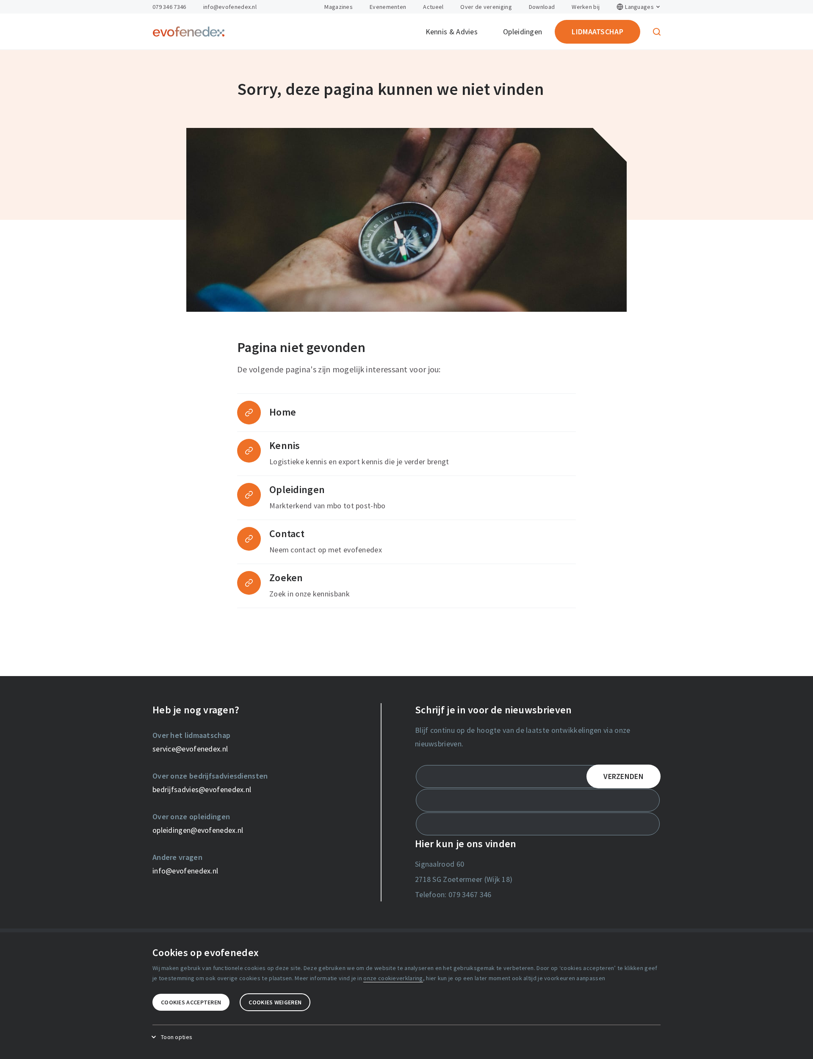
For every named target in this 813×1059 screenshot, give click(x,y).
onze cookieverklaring (393, 978)
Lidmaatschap (597, 31)
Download (542, 7)
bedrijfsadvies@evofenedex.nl (201, 789)
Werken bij (586, 7)
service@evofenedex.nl (190, 749)
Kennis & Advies (452, 31)
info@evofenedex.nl (230, 7)
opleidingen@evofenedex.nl (197, 830)
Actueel (433, 7)
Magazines (338, 7)
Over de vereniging (486, 7)
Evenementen (388, 7)
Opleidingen (522, 31)
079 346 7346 (169, 7)
